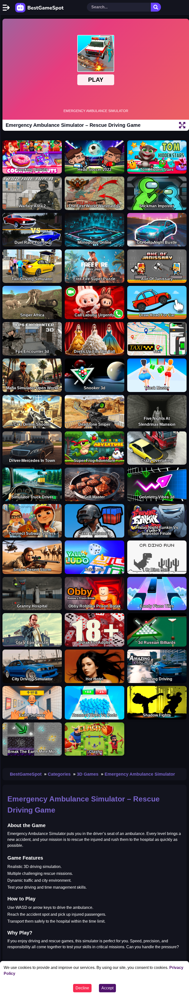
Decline (82, 988)
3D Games (87, 774)
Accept (107, 988)
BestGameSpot (26, 774)
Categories (59, 774)
